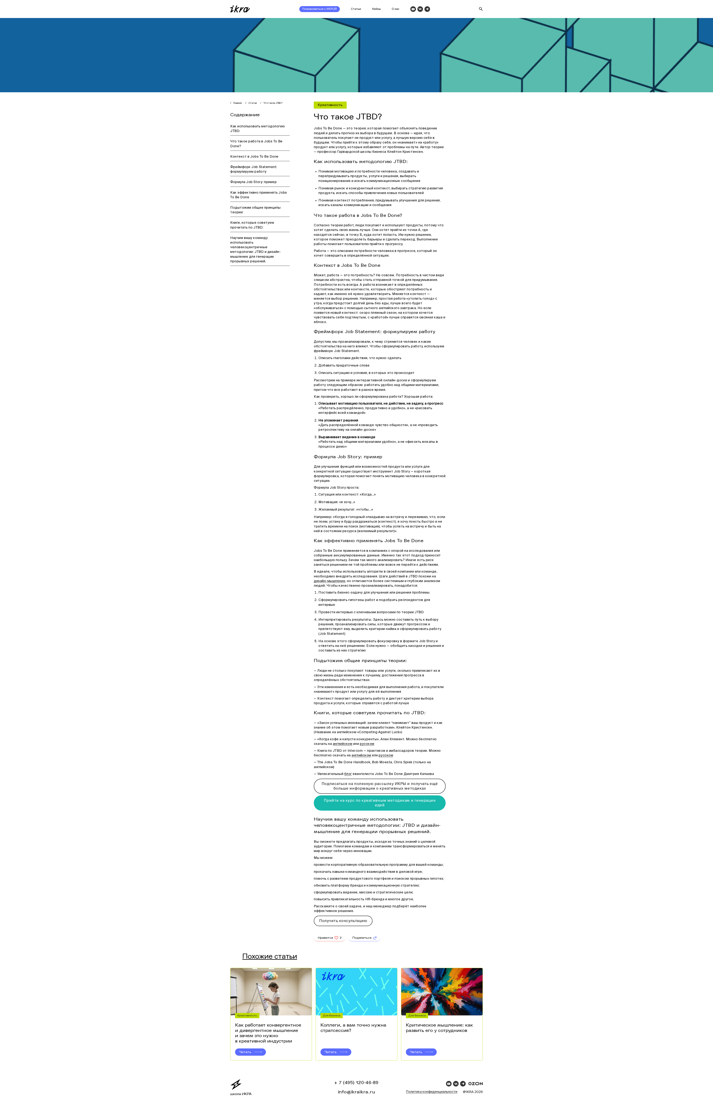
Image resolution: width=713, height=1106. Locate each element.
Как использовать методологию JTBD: (257, 129)
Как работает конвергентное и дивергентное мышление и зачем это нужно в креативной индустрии (268, 1033)
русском (367, 744)
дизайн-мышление (329, 581)
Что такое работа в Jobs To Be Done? (256, 144)
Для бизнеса (331, 1015)
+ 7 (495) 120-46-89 (356, 1082)
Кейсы (376, 9)
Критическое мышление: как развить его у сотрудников (439, 1028)
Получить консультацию (343, 921)
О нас (395, 9)
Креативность (330, 105)
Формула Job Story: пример (254, 182)
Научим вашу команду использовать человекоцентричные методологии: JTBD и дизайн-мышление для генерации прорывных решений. (255, 249)
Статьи (356, 9)
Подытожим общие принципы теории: (255, 210)
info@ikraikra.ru (356, 1092)
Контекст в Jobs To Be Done (254, 156)
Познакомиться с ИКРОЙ (319, 9)
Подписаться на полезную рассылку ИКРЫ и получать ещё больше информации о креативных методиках (380, 786)
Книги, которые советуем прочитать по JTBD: (252, 225)
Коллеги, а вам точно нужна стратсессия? (353, 1028)
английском (342, 744)
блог (348, 774)
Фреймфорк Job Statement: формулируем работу (253, 169)
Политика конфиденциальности (431, 1092)
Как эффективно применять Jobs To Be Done (258, 195)
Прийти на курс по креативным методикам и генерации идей (380, 803)
